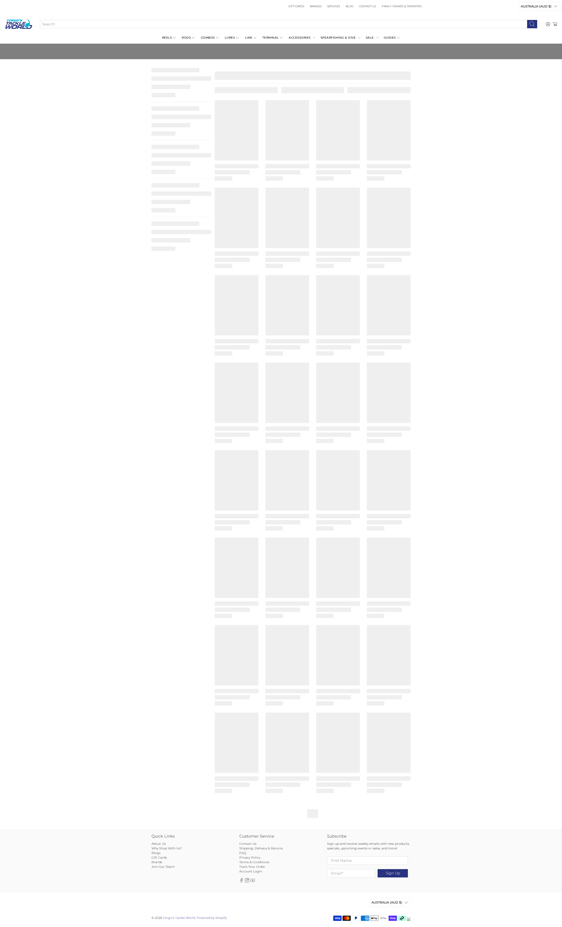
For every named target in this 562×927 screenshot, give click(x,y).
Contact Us (367, 6)
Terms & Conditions (254, 862)
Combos (208, 37)
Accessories (300, 37)
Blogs (155, 853)
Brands (316, 6)
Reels (167, 37)
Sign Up (393, 873)
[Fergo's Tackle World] (18, 24)
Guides (390, 37)
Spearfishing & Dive (338, 37)
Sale (370, 37)
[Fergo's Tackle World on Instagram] (247, 881)
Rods (186, 37)
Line (248, 37)
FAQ (242, 853)
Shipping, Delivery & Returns (261, 848)
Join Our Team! (163, 867)
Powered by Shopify (211, 918)
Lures (230, 37)
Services (333, 6)
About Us (158, 844)
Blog (349, 6)
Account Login (250, 871)
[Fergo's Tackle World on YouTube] (252, 881)
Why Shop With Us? (166, 848)
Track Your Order (252, 867)
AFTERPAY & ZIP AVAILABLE (252, 62)
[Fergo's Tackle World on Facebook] (241, 881)
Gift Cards (296, 6)
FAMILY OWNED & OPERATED (402, 6)
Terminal (270, 37)
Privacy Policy (249, 857)
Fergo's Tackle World (179, 918)
